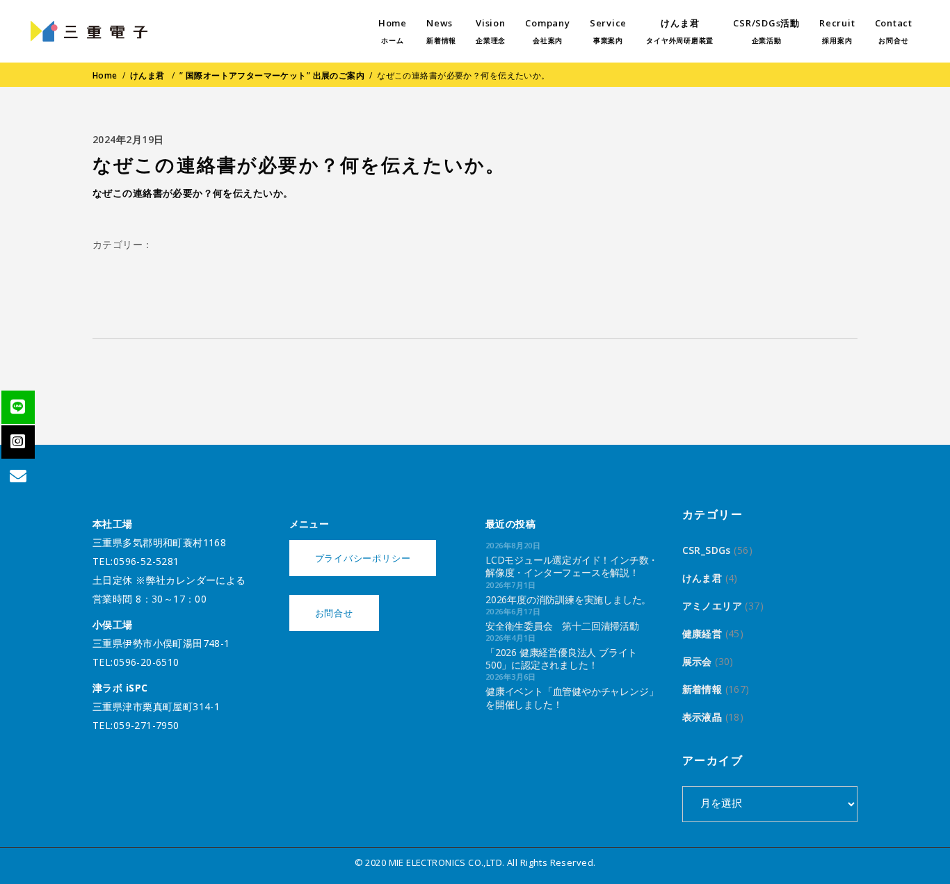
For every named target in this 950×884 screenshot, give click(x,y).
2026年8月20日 (512, 545)
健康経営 (702, 633)
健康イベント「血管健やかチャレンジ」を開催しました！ (571, 697)
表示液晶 (702, 716)
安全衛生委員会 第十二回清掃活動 (562, 625)
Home (105, 75)
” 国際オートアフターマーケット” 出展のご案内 (271, 75)
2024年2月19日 (128, 139)
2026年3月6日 (510, 676)
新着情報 (702, 689)
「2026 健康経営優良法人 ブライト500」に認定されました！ (561, 658)
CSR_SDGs (706, 550)
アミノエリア (712, 605)
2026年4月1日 (510, 637)
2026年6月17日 (512, 611)
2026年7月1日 (510, 585)
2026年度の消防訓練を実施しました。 (568, 599)
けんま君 (147, 75)
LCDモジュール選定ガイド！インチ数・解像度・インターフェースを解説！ (571, 566)
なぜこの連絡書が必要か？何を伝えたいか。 (192, 192)
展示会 (697, 661)
